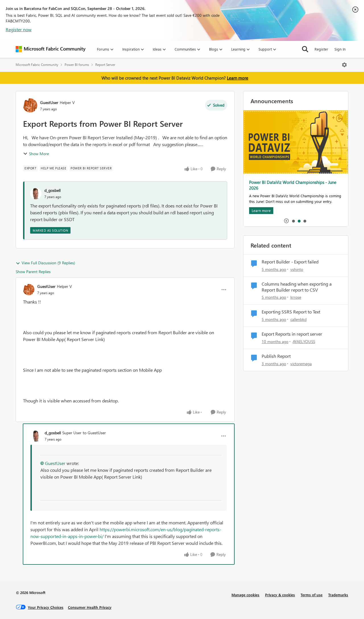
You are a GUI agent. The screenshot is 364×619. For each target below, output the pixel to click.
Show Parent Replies (33, 271)
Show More (39, 153)
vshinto (296, 269)
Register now (19, 29)
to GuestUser (94, 432)
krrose (295, 297)
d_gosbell (52, 190)
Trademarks (338, 594)
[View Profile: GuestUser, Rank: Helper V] (30, 105)
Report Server (105, 65)
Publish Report (276, 356)
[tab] (293, 221)
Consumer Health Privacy (89, 607)
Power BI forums (77, 65)
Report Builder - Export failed (290, 262)
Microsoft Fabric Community (37, 65)
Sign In (340, 49)
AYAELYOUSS (304, 341)
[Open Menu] (344, 65)
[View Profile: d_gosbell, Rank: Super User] (36, 436)
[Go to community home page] (51, 49)
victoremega (301, 363)
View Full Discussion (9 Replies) (48, 262)
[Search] (305, 49)
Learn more (237, 78)
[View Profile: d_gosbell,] (36, 193)
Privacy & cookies (280, 594)
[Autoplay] (286, 221)
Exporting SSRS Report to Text (291, 312)
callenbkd (298, 319)
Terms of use (311, 594)
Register (321, 49)
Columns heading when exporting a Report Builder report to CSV (297, 287)
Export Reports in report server (292, 334)
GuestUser (49, 102)
